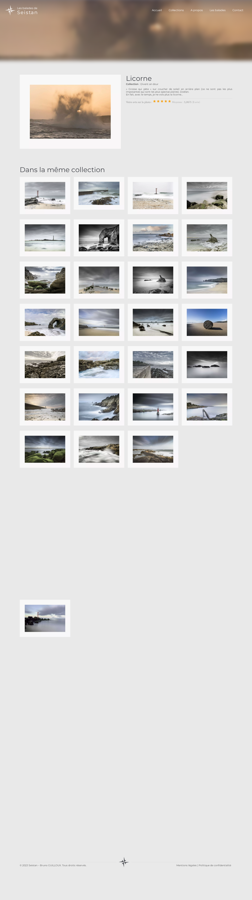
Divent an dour (149, 84)
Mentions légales (186, 865)
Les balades (218, 10)
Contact (237, 10)
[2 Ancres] (158, 101)
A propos (197, 10)
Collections (176, 10)
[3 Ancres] (162, 101)
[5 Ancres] (169, 101)
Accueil (157, 10)
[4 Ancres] (165, 101)
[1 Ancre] (154, 101)
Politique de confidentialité (215, 865)
